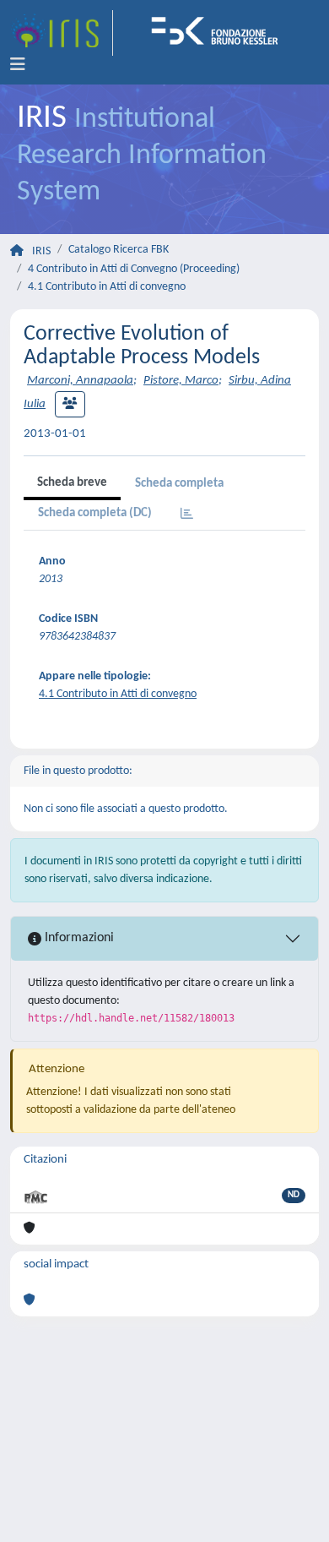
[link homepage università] (220, 33)
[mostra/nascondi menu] (17, 65)
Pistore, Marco (180, 380)
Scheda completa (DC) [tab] (95, 513)
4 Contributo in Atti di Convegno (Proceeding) (134, 269)
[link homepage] (61, 33)
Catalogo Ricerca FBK (118, 249)
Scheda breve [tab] (72, 483)
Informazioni (77, 938)
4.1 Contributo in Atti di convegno (107, 287)
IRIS (41, 251)
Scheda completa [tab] (179, 483)
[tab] (187, 515)
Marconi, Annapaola (80, 380)
